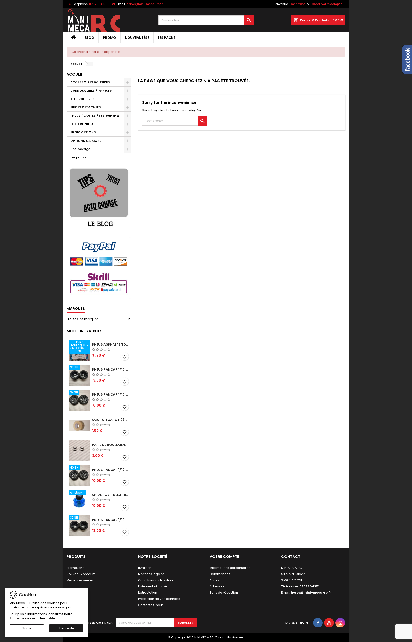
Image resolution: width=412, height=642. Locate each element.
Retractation (147, 592)
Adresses (217, 586)
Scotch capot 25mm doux (110, 420)
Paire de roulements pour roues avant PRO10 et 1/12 (110, 445)
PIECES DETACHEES (85, 107)
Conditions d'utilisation (155, 580)
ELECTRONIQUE (82, 124)
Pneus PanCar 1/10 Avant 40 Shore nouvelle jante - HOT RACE (110, 470)
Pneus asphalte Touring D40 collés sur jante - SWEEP (110, 344)
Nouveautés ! (137, 37)
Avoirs (214, 580)
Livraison (144, 568)
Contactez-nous (151, 605)
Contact (290, 556)
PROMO (109, 37)
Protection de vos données (159, 599)
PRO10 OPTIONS (83, 132)
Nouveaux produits (81, 574)
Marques (76, 308)
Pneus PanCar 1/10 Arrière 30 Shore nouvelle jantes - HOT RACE (110, 369)
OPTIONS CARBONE (85, 140)
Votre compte (224, 556)
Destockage (80, 149)
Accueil (75, 74)
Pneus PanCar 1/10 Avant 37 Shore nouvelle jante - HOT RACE (110, 394)
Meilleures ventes (80, 580)
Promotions (75, 568)
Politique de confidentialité (32, 618)
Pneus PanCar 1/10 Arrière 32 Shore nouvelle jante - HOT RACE (110, 520)
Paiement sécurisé (152, 586)
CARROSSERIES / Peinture (91, 90)
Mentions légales (151, 574)
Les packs (166, 37)
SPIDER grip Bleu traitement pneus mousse (110, 495)
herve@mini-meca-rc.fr (144, 4)
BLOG (89, 37)
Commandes (220, 574)
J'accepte (66, 628)
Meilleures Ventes (85, 331)
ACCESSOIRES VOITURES (90, 82)
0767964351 (98, 4)
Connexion (297, 4)
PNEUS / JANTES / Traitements (94, 115)
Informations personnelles (230, 568)
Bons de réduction (224, 592)
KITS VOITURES (82, 99)
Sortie (26, 628)
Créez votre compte (327, 4)
